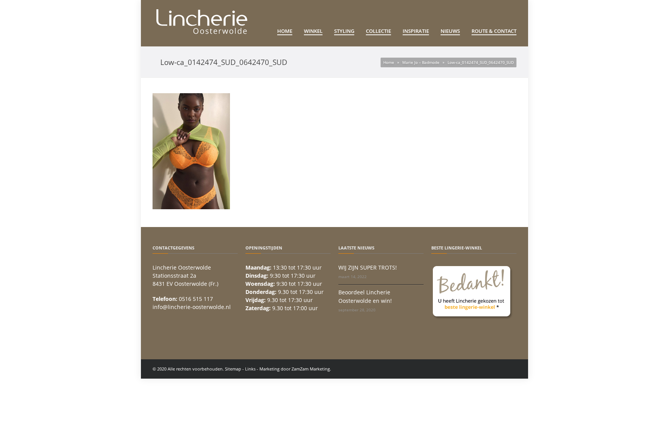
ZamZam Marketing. (311, 369)
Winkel (313, 30)
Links (250, 369)
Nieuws (450, 30)
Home (284, 30)
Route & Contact (494, 30)
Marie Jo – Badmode (420, 62)
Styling (344, 30)
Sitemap (233, 369)
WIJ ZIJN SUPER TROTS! (367, 267)
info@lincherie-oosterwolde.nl (192, 307)
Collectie (378, 30)
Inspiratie (416, 30)
